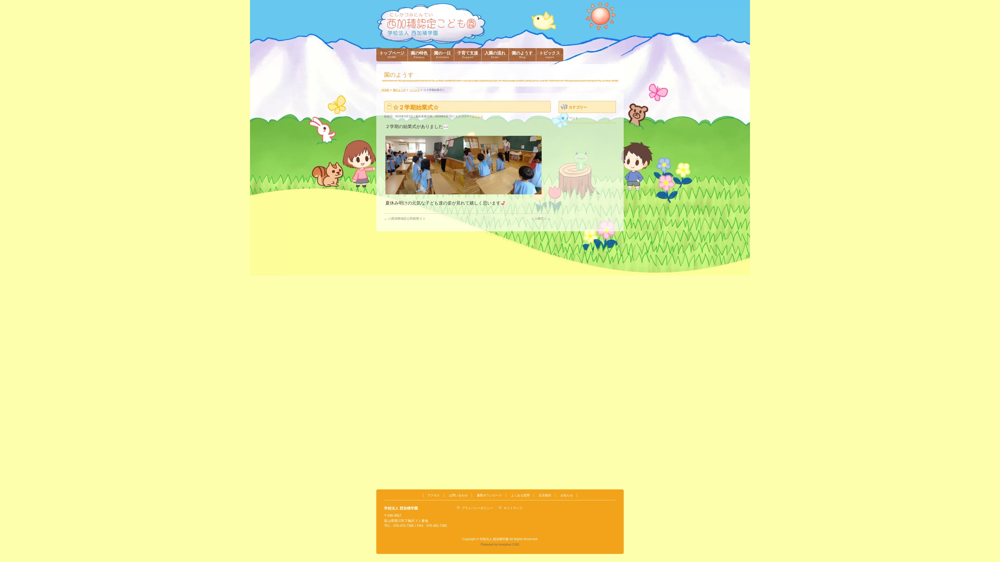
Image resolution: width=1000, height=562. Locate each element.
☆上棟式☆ (541, 218)
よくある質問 (520, 495)
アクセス (433, 495)
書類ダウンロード (489, 495)
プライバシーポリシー (477, 508)
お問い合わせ (458, 495)
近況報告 (545, 495)
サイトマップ (513, 508)
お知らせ (566, 495)
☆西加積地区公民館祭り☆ (405, 218)
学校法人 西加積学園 (494, 539)
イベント (477, 116)
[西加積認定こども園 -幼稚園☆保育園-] (431, 38)
